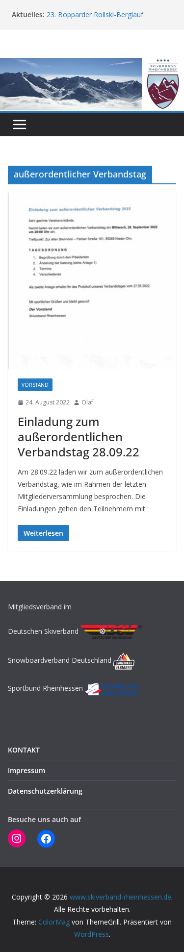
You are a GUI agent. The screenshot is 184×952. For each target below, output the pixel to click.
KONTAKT (24, 749)
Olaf (87, 402)
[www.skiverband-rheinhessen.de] (92, 64)
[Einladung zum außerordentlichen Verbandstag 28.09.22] (92, 280)
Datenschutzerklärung (45, 791)
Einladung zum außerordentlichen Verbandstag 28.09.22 (78, 436)
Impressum (26, 770)
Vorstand (35, 384)
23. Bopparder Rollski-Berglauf (95, 15)
